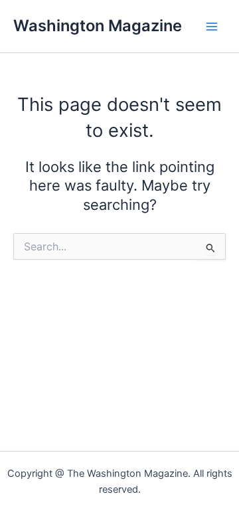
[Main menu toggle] (212, 27)
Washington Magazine (97, 25)
